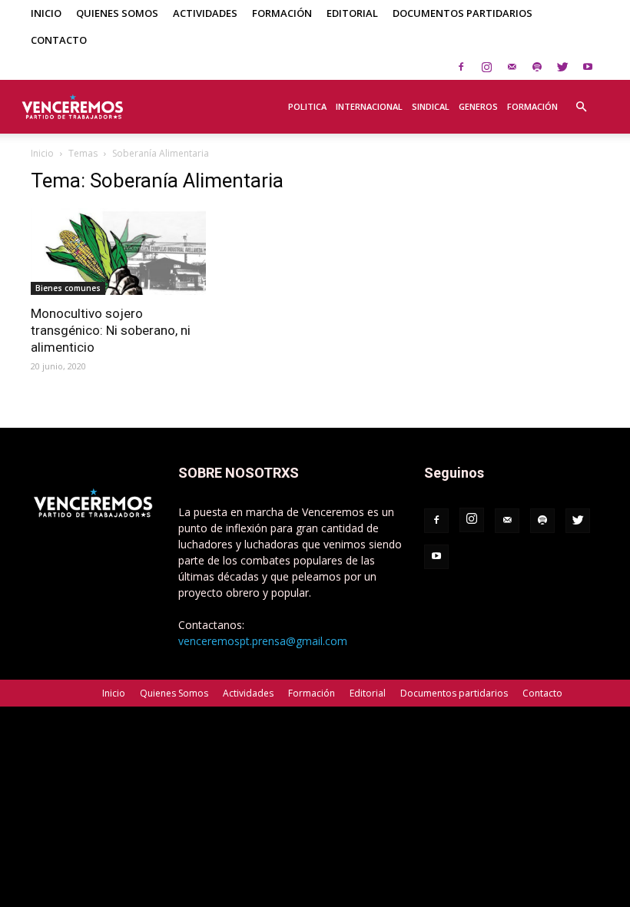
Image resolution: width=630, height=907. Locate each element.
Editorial (352, 13)
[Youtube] (587, 67)
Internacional (369, 106)
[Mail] (511, 67)
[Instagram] (486, 67)
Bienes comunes (68, 288)
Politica (307, 106)
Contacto (59, 40)
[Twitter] (562, 67)
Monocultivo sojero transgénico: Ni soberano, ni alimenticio (111, 330)
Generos (478, 106)
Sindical (430, 106)
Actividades (205, 13)
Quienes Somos (117, 13)
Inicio (46, 13)
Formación (282, 13)
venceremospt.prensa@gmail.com (262, 641)
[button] (580, 98)
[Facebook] (460, 67)
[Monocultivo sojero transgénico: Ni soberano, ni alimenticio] (118, 251)
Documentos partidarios (462, 13)
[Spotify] (537, 67)
